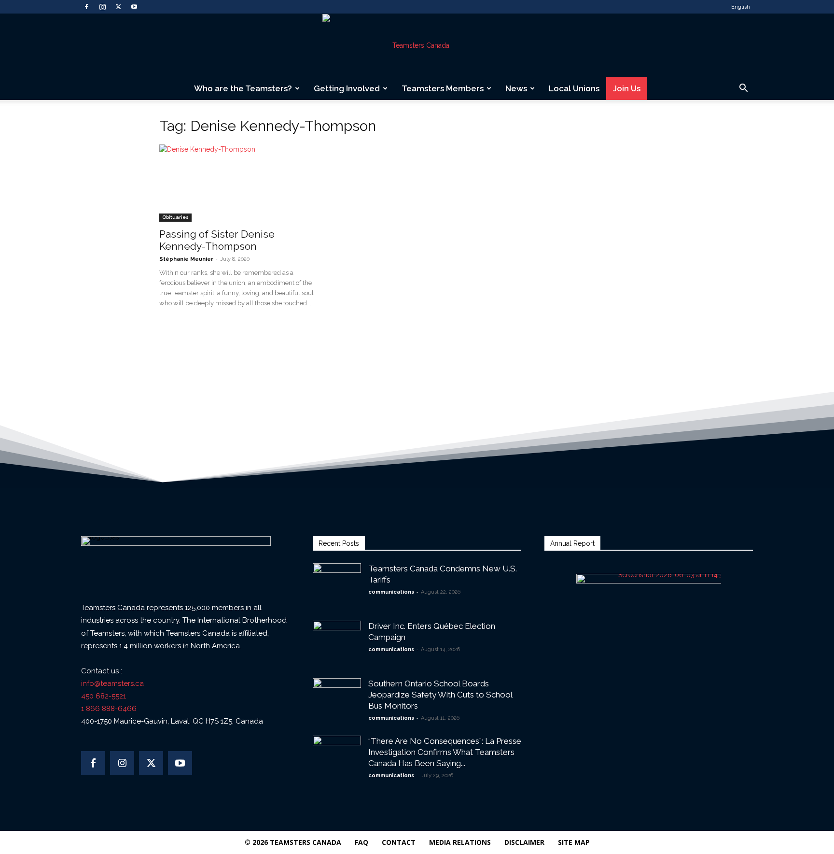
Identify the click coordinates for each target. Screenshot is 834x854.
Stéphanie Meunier (186, 259)
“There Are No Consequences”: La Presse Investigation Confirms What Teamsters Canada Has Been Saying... (444, 752)
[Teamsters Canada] (417, 45)
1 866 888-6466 (109, 708)
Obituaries (175, 217)
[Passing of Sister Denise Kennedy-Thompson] (237, 183)
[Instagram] (102, 7)
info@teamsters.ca (112, 683)
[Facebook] (86, 7)
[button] (743, 89)
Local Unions (574, 88)
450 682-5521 (103, 696)
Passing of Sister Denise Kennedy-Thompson (217, 240)
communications (391, 592)
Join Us (626, 88)
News (516, 88)
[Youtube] (134, 7)
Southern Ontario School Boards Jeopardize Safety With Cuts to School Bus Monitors (440, 695)
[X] (118, 7)
